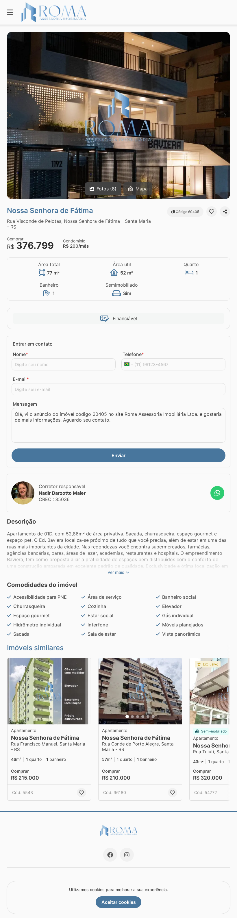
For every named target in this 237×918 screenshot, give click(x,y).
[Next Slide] (225, 115)
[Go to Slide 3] (137, 716)
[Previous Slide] (12, 115)
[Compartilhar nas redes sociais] (225, 211)
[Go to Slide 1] (127, 716)
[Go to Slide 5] (148, 716)
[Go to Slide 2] (132, 716)
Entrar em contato (33, 344)
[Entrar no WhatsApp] (217, 493)
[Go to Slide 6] (153, 716)
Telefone (133, 354)
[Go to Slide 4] (142, 716)
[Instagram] (127, 855)
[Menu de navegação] (10, 12)
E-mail (21, 379)
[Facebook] (110, 855)
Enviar (118, 455)
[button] (118, 115)
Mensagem (25, 404)
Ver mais (116, 572)
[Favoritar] (211, 211)
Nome (20, 354)
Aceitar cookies (118, 902)
